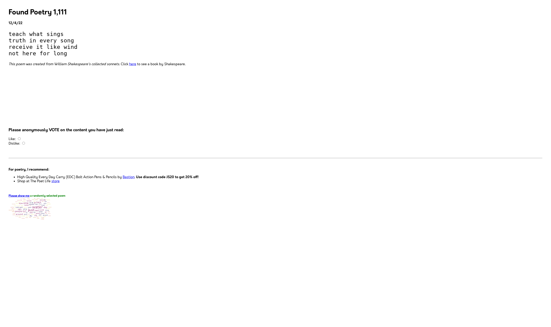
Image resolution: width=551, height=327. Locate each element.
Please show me (19, 195)
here (132, 64)
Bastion (129, 177)
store (55, 181)
